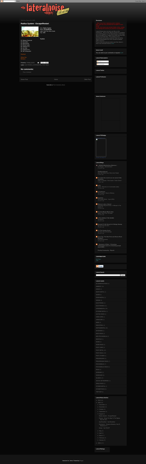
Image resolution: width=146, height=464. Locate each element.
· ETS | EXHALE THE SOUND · (106, 218)
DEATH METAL (100, 292)
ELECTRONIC (100, 303)
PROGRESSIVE (100, 358)
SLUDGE (98, 378)
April (100, 433)
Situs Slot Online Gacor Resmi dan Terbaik (108, 173)
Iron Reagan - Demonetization (105, 166)
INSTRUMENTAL (100, 328)
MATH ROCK (99, 333)
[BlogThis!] (43, 63)
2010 (99, 400)
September (102, 411)
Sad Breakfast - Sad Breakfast (107, 422)
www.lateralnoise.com (100, 138)
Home (56, 79)
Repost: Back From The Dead (105, 213)
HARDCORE (99, 319)
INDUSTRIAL (99, 325)
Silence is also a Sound (104, 204)
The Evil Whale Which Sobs (106, 211)
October (101, 409)
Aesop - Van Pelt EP (104, 428)
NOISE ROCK (99, 344)
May (100, 431)
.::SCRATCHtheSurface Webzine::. (107, 165)
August (101, 413)
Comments (101, 64)
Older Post (87, 79)
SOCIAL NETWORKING (102, 380)
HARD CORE (99, 317)
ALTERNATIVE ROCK (102, 283)
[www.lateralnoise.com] (101, 156)
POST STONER (100, 355)
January (101, 440)
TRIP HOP (99, 391)
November (102, 407)
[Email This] (41, 63)
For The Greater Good (104, 230)
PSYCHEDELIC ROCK (102, 367)
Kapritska (100, 198)
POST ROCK (45, 65)
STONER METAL (100, 386)
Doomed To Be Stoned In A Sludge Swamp (110, 224)
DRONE (98, 300)
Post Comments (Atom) (59, 85)
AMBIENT (98, 286)
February (102, 437)
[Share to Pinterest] (48, 63)
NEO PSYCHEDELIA (101, 336)
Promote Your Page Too (101, 157)
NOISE (98, 341)
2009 (99, 402)
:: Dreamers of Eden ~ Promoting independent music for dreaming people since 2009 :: (109, 246)
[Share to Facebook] (46, 63)
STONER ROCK (100, 389)
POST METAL (99, 350)
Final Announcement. (103, 239)
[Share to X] (44, 63)
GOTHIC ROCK (100, 314)
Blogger (81, 460)
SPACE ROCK (100, 383)
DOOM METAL (100, 297)
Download (23, 54)
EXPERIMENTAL (37, 65)
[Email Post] (38, 62)
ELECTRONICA (28, 65)
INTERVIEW (99, 330)
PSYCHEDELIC (100, 364)
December (102, 404)
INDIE (97, 322)
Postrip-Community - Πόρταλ (106, 250)
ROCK (97, 369)
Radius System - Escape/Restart (107, 416)
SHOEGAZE (99, 375)
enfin (99, 185)
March (101, 435)
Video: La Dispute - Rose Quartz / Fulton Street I (110, 180)
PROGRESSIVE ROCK (102, 361)
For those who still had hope (105, 231)
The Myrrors (101, 219)
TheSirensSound (102, 171)
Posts (99, 61)
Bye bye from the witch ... (104, 225)
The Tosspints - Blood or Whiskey (106, 193)
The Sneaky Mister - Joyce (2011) (106, 199)
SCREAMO (99, 372)
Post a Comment (27, 72)
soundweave (101, 191)
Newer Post (24, 79)
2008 (99, 443)
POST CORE (99, 347)
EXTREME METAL (101, 311)
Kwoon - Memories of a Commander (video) (108, 186)
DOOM (98, 294)
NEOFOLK (99, 339)
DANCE (98, 289)
